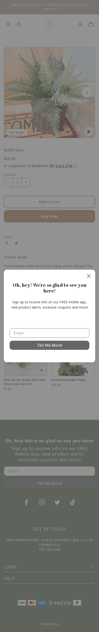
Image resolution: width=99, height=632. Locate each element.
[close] (89, 276)
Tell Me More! (49, 345)
